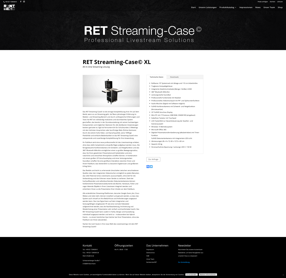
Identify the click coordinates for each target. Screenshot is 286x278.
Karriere (272, 2)
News (258, 8)
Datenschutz (150, 253)
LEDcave (280, 2)
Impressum (150, 249)
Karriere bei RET (151, 262)
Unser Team (269, 8)
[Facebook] (148, 166)
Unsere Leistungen (208, 8)
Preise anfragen (263, 2)
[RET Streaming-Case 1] (111, 107)
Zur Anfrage (153, 159)
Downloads (174, 77)
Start (193, 8)
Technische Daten (156, 77)
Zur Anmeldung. (184, 262)
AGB (147, 256)
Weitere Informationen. (208, 274)
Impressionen (245, 8)
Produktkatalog (227, 8)
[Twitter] (151, 166)
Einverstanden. (191, 274)
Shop (280, 8)
